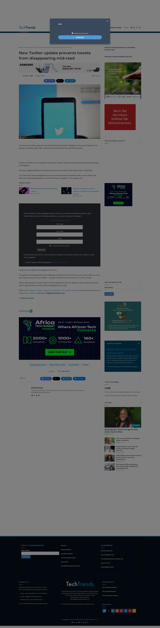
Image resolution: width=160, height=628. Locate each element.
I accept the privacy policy (80, 33)
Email (60, 24)
